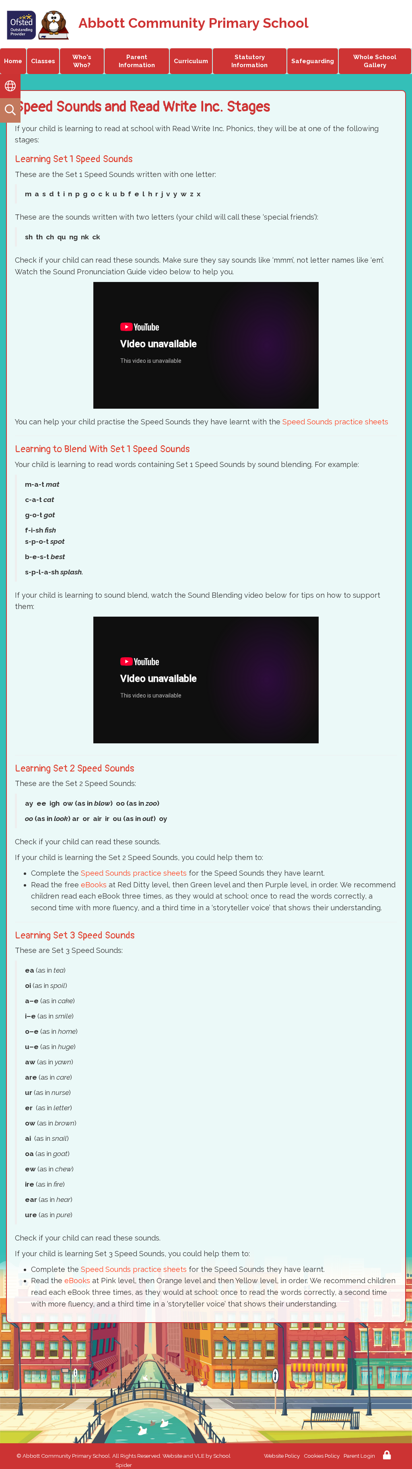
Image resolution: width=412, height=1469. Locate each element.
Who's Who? (81, 61)
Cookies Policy (322, 1456)
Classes (43, 61)
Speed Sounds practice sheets (335, 422)
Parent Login (359, 1456)
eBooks (94, 885)
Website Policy (282, 1456)
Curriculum (191, 61)
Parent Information (137, 61)
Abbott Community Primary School (193, 23)
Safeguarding (312, 61)
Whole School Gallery (374, 61)
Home (13, 61)
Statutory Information (249, 61)
